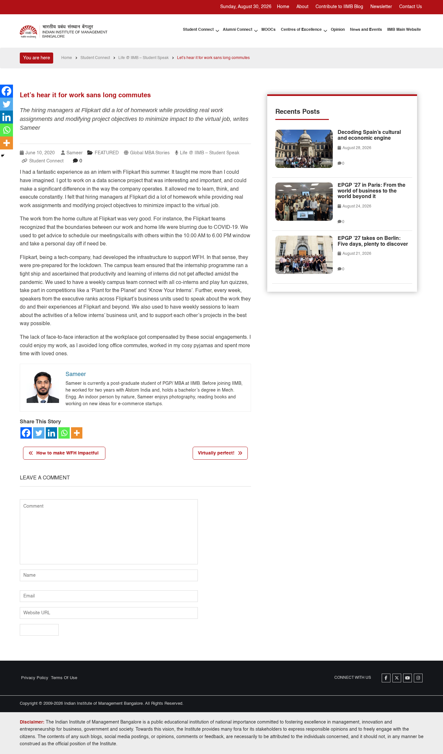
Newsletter (381, 7)
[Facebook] (26, 433)
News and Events (366, 30)
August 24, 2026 (356, 206)
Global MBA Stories (150, 153)
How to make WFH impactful (67, 453)
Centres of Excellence (301, 30)
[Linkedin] (51, 433)
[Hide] (2, 155)
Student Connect (198, 30)
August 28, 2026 (356, 148)
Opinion (338, 30)
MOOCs (268, 30)
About (302, 7)
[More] (76, 433)
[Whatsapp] (64, 433)
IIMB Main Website (404, 30)
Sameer (74, 153)
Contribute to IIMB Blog (339, 7)
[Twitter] (38, 433)
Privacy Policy (34, 678)
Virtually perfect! (216, 453)
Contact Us (410, 7)
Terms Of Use (64, 678)
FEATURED (107, 153)
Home (283, 7)
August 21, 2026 (356, 254)
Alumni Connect (237, 30)
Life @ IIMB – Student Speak (209, 153)
